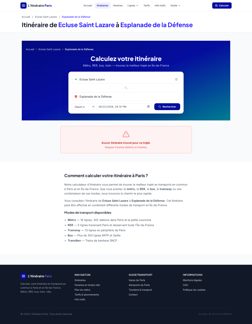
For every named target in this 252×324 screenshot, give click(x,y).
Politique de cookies (194, 289)
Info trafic (160, 5)
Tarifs (146, 5)
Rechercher (169, 106)
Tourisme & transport (140, 289)
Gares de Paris (137, 280)
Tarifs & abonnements (87, 294)
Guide (174, 5)
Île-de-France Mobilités (220, 314)
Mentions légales (192, 280)
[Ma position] (177, 79)
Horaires (118, 5)
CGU (185, 284)
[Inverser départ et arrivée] (126, 88)
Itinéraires (102, 5)
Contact (133, 294)
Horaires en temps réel (87, 284)
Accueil (87, 5)
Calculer (224, 5)
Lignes (131, 5)
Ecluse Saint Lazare (46, 16)
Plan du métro (82, 289)
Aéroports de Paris (139, 284)
